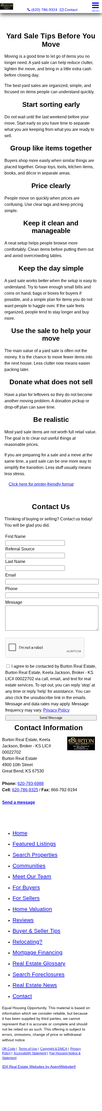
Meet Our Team (32, 876)
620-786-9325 (25, 790)
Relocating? (27, 942)
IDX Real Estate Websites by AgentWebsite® (39, 1067)
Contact (22, 996)
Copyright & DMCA (53, 1048)
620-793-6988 (31, 783)
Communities (29, 866)
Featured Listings (34, 844)
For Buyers (26, 887)
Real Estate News (35, 985)
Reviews (23, 920)
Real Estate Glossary (39, 963)
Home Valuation (32, 909)
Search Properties (35, 855)
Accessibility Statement (30, 1053)
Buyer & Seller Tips (36, 931)
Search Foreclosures (39, 974)
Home (20, 833)
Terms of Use (28, 1048)
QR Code (8, 1048)
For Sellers (26, 898)
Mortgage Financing (38, 952)
